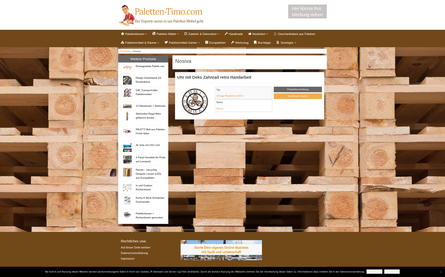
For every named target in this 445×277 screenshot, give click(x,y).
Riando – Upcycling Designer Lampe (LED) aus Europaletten (148, 173)
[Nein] (440, 272)
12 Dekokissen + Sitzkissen (151, 105)
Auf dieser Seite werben (135, 247)
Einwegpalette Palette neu (150, 66)
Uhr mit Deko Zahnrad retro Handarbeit (214, 77)
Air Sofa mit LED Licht (148, 145)
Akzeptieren (374, 271)
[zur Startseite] (161, 16)
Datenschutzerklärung (134, 253)
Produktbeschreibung (297, 89)
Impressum (127, 258)
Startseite (125, 51)
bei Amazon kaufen (298, 96)
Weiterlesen (392, 271)
